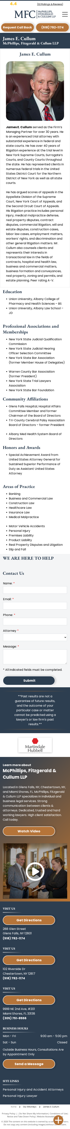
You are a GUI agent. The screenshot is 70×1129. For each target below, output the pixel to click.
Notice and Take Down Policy (21, 1116)
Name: (7, 583)
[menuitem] (29, 1096)
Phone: (8, 615)
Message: (10, 646)
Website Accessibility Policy (50, 1116)
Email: (7, 599)
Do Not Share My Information (33, 1113)
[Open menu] (65, 14)
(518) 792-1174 (14, 938)
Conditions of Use (58, 1113)
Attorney (9, 631)
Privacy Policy (8, 1113)
